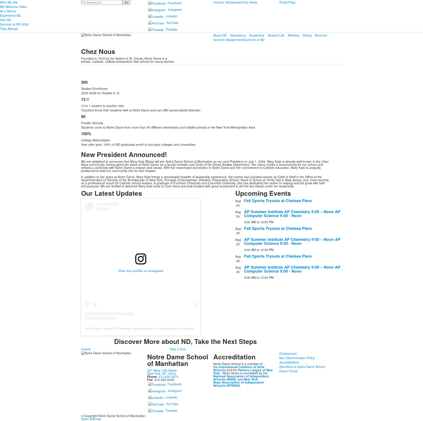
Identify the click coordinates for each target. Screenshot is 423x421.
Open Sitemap (91, 419)
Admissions (238, 35)
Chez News (249, 2)
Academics (256, 35)
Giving (307, 35)
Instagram (175, 9)
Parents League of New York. (243, 371)
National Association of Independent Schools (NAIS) (241, 377)
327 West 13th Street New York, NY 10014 (162, 372)
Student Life (276, 35)
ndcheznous (145, 328)
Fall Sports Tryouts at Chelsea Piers (278, 200)
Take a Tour (177, 349)
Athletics (293, 35)
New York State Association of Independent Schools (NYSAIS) (238, 382)
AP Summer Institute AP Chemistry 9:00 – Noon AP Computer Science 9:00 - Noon (292, 213)
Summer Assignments (228, 39)
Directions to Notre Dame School (302, 366)
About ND (220, 35)
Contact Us (221, 2)
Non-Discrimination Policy (297, 358)
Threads (171, 29)
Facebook (175, 3)
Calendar (235, 2)
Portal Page (287, 2)
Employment (288, 353)
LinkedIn (172, 16)
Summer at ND (254, 39)
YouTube (172, 22)
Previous (5, 211)
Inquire (86, 349)
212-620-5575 (168, 376)
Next (418, 211)
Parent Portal (288, 371)
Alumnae (321, 35)
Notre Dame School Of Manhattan (108, 328)
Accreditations (289, 362)
